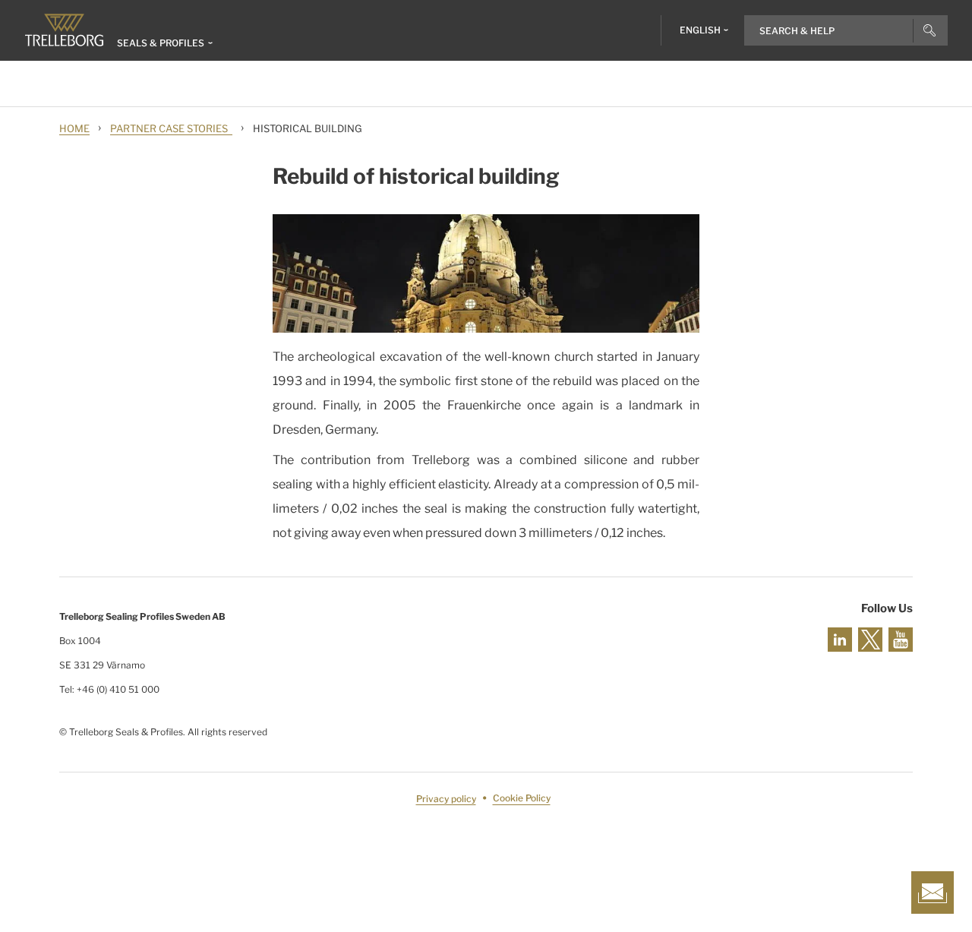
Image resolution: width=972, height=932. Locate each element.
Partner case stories (171, 128)
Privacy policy (446, 798)
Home (74, 128)
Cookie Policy (522, 798)
